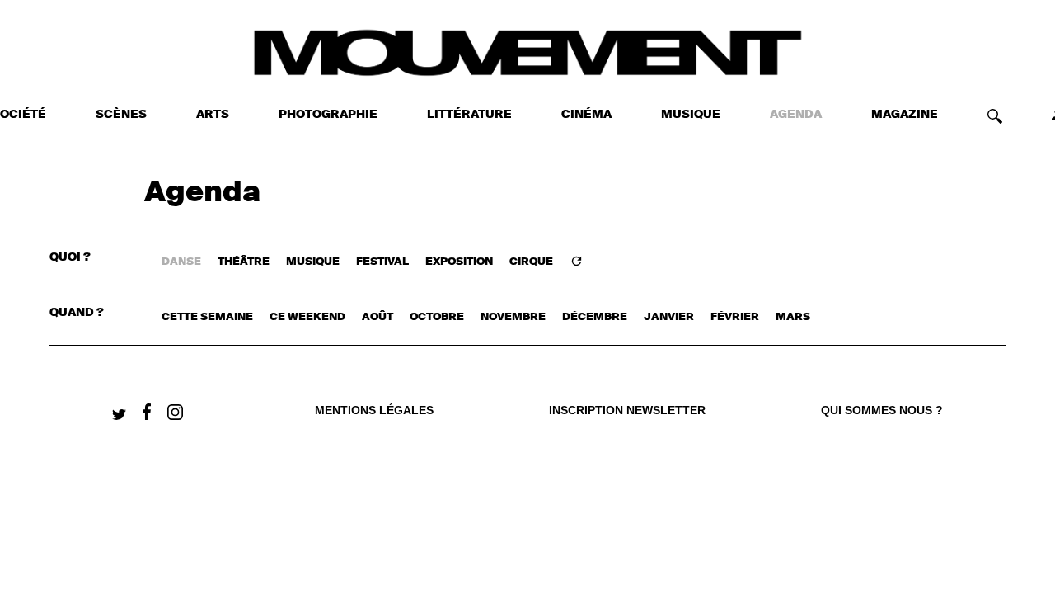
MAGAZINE (904, 114)
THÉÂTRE (244, 262)
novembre (513, 317)
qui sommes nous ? (882, 410)
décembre (594, 317)
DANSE (181, 262)
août (377, 317)
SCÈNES (121, 114)
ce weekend (307, 317)
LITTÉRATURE (469, 114)
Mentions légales (374, 410)
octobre (437, 317)
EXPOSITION (459, 262)
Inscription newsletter (627, 410)
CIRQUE (531, 262)
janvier (669, 317)
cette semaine (207, 317)
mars (793, 317)
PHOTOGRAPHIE (328, 114)
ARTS (212, 114)
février (734, 317)
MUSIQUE (690, 114)
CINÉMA (586, 114)
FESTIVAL (382, 262)
